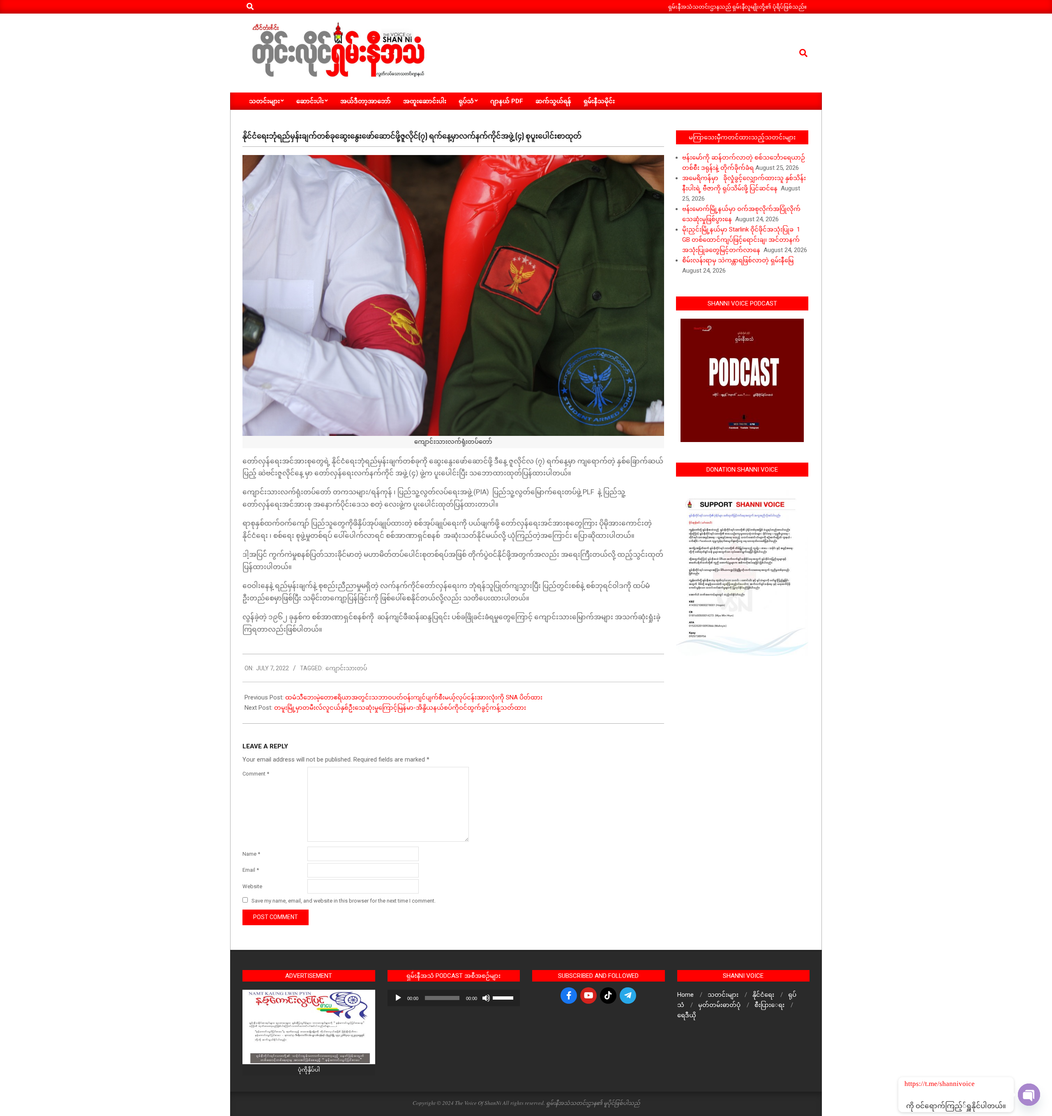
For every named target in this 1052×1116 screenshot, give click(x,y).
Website (252, 886)
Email (250, 870)
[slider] (504, 997)
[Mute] (486, 998)
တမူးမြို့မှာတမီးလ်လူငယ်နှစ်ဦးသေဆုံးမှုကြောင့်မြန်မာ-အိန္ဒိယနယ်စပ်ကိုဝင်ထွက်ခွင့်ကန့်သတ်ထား (400, 707)
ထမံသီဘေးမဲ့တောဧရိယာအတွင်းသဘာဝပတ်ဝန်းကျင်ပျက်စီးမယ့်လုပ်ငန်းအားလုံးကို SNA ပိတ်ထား (413, 697)
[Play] (398, 998)
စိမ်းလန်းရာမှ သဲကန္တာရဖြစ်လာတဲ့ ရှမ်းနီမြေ (738, 260)
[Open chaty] (1029, 1095)
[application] (454, 998)
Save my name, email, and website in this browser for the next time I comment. (343, 901)
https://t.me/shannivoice (915, 1084)
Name (251, 854)
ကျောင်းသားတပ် (346, 668)
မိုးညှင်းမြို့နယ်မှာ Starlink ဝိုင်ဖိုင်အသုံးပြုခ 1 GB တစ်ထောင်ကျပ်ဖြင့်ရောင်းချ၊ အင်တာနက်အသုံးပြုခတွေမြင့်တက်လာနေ (741, 240)
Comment (255, 774)
